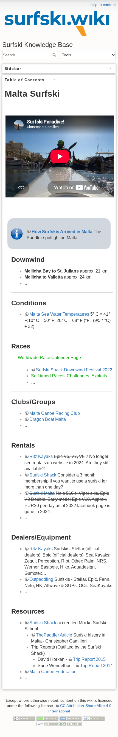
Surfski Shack (42, 475)
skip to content (103, 4)
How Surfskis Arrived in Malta (63, 231)
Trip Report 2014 (96, 665)
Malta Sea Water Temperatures (59, 314)
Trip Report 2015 (89, 659)
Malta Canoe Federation (53, 671)
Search (55, 55)
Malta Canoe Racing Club (54, 413)
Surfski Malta (42, 493)
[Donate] (47, 718)
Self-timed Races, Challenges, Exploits (69, 376)
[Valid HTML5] (94, 718)
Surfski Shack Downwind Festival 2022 (74, 370)
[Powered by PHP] (71, 718)
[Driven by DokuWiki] (71, 723)
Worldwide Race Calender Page (49, 357)
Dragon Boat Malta (47, 419)
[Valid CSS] (47, 723)
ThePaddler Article (54, 635)
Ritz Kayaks (41, 456)
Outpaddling (41, 579)
